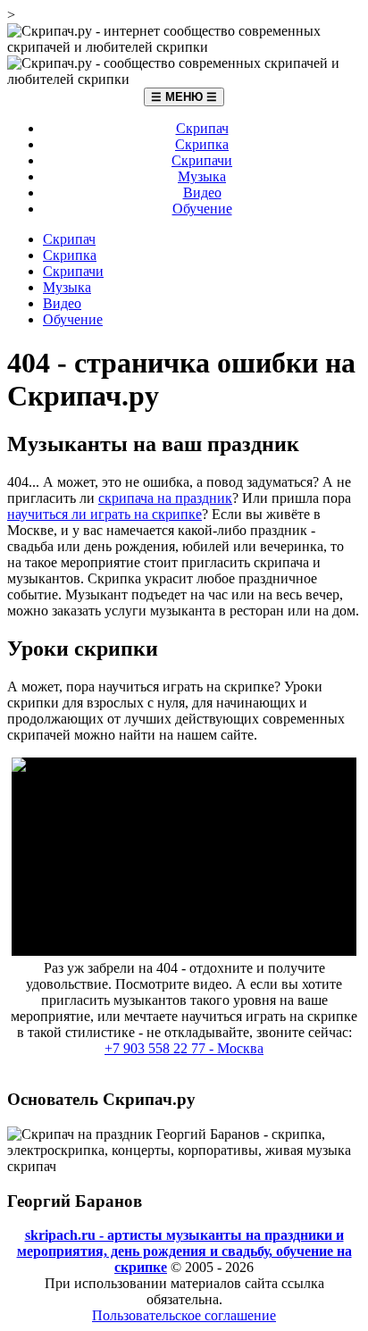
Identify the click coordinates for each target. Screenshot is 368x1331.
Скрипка (202, 144)
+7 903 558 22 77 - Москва (184, 1048)
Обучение (202, 208)
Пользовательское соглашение (184, 1315)
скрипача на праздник (165, 498)
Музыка (202, 176)
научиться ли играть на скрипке (104, 514)
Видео (202, 192)
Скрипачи (201, 160)
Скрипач (202, 128)
